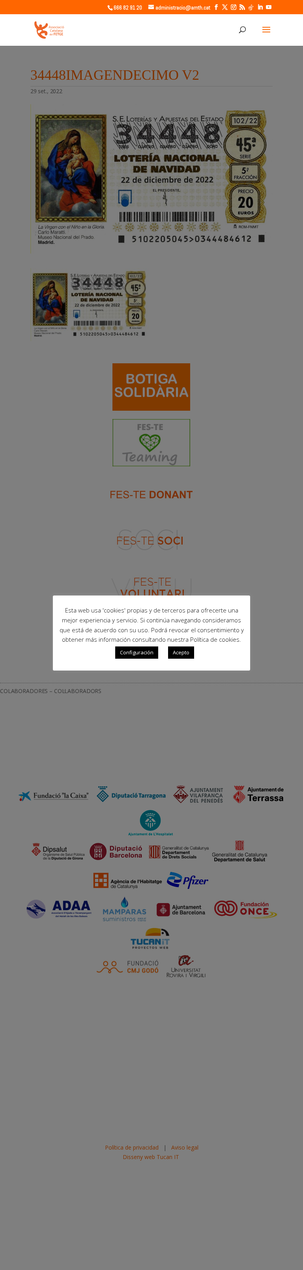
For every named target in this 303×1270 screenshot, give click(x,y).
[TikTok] (251, 7)
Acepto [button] (181, 652)
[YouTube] (268, 7)
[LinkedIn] (260, 7)
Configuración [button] (136, 652)
